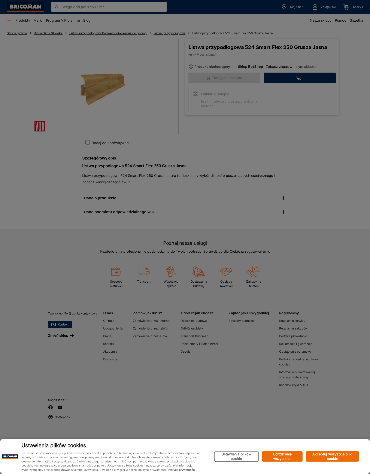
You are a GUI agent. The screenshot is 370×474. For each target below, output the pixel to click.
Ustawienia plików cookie (236, 456)
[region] (185, 456)
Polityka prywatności (181, 469)
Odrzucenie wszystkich (282, 456)
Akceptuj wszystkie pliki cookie (332, 456)
